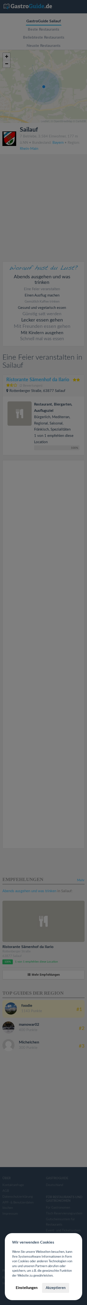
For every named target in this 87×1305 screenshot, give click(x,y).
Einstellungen (26, 1288)
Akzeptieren (55, 1288)
